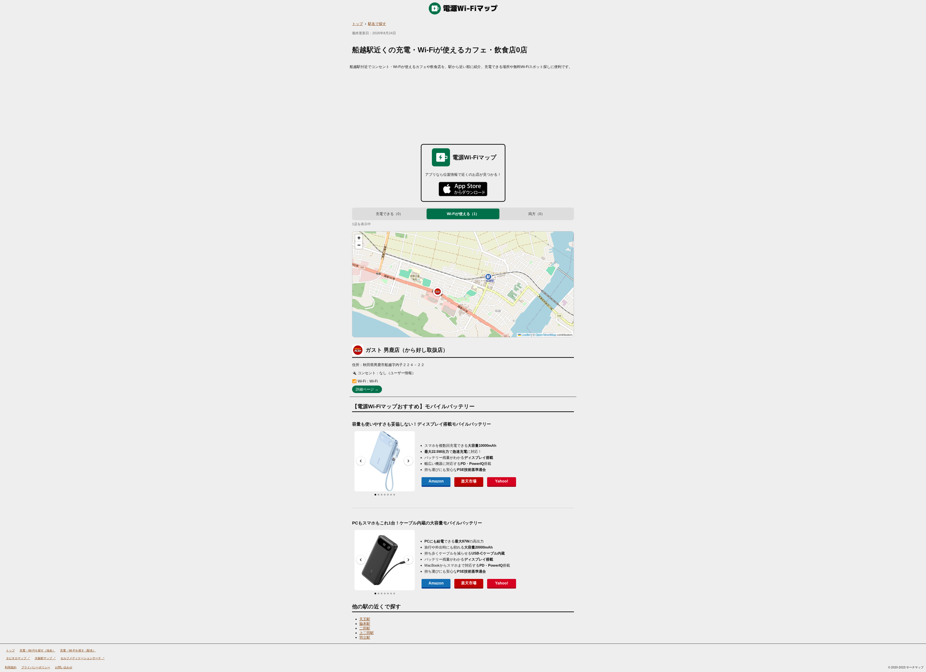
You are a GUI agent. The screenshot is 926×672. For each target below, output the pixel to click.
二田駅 (364, 628)
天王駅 (364, 619)
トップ (357, 24)
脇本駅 (364, 624)
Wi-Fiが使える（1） (463, 214)
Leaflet (526, 335)
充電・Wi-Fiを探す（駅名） (78, 650)
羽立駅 (364, 637)
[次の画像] (408, 460)
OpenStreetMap (546, 335)
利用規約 (10, 667)
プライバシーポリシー (35, 667)
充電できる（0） (389, 214)
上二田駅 (366, 633)
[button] (437, 291)
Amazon (436, 481)
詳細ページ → (367, 389)
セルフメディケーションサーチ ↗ (83, 658)
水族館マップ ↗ (45, 658)
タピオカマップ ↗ (18, 658)
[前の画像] (360, 460)
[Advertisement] (463, 105)
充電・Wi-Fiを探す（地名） (37, 650)
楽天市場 (469, 481)
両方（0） (536, 214)
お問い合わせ (63, 667)
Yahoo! (501, 481)
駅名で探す (377, 24)
